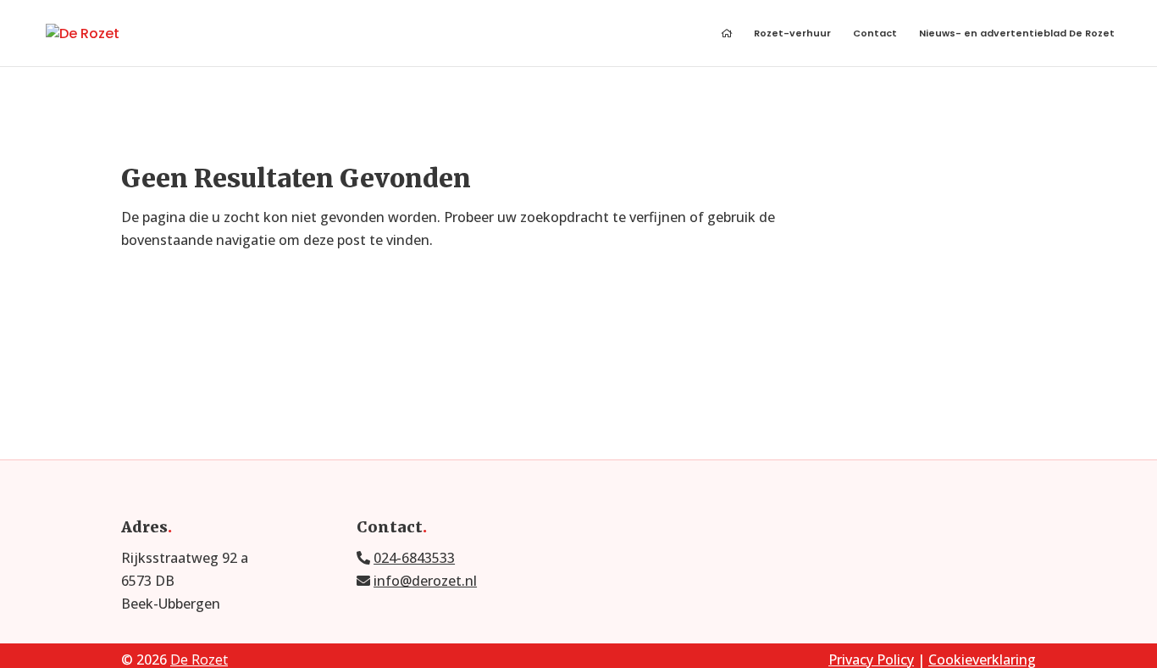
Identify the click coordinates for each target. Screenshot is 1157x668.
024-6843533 (414, 557)
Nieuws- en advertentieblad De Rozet (1017, 34)
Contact (875, 34)
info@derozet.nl (425, 580)
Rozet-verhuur (792, 34)
